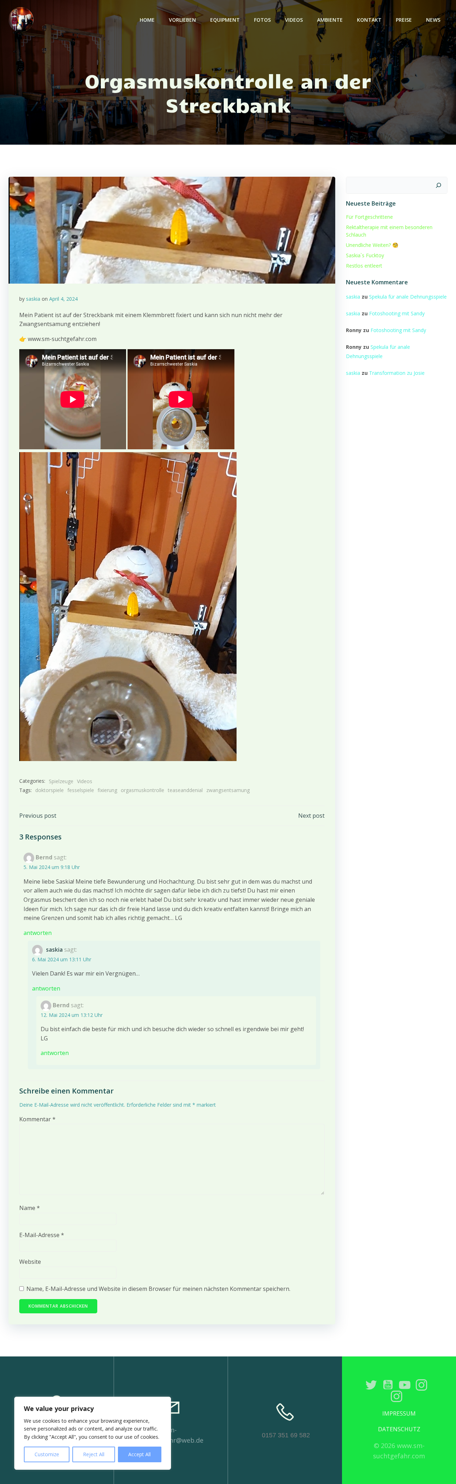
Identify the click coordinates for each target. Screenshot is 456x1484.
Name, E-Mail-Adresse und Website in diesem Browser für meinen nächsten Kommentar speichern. (158, 1289)
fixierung (107, 790)
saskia (33, 298)
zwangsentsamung (228, 790)
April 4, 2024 (63, 298)
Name (29, 1208)
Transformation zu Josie (397, 372)
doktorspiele (49, 790)
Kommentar (37, 1119)
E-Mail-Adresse (41, 1235)
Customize (47, 1454)
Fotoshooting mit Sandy (397, 313)
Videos (294, 19)
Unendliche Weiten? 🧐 (372, 245)
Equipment (225, 19)
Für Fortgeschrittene (369, 216)
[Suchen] (438, 185)
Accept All (139, 1454)
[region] (92, 1433)
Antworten (38, 933)
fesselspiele (80, 790)
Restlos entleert (364, 265)
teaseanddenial (185, 790)
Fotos (262, 19)
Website (30, 1262)
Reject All (93, 1454)
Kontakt (369, 19)
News (433, 19)
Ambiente (330, 19)
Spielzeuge (61, 781)
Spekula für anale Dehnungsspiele (408, 296)
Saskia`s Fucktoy (365, 255)
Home (147, 19)
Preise (404, 19)
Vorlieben (182, 19)
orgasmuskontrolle (142, 790)
